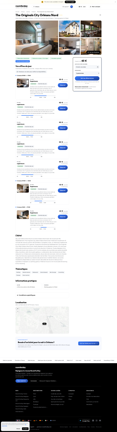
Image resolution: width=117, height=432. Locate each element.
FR (19, 420)
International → (20, 411)
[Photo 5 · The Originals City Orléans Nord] (91, 46)
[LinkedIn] (93, 420)
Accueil (18, 11)
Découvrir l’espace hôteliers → (48, 381)
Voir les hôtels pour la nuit (88, 343)
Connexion (34, 381)
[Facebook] (100, 420)
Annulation (75, 426)
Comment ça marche (92, 401)
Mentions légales (64, 426)
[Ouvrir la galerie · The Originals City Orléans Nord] (37, 38)
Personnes (78, 70)
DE (36, 420)
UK (30, 420)
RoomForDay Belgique (22, 396)
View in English (70, 1)
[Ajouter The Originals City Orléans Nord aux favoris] (100, 15)
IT (47, 420)
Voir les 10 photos (94, 52)
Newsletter (89, 404)
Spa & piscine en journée (57, 401)
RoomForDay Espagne (22, 406)
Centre (28, 11)
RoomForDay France (21, 393)
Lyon (34, 396)
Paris (34, 393)
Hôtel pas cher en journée (45, 360)
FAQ (87, 399)
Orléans (33, 11)
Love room (78, 360)
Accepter (25, 428)
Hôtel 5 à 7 (70, 360)
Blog (70, 399)
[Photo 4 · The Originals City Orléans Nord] (69, 46)
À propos (71, 393)
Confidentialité (82, 426)
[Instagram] (96, 420)
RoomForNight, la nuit (57, 404)
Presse (70, 396)
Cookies (93, 426)
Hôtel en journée (7, 360)
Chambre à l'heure (20, 360)
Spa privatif (87, 360)
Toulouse (35, 404)
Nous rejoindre (21, 381)
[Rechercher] (71, 6)
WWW (54, 420)
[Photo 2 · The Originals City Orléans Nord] (69, 29)
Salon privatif (97, 360)
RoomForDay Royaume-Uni (22, 400)
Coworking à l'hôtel (109, 360)
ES (42, 420)
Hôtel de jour (31, 360)
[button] (18, 309)
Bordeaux (36, 401)
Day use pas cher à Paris (57, 396)
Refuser (18, 428)
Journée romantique (56, 399)
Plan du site (98, 426)
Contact (88, 393)
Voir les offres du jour (87, 78)
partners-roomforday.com (44, 426)
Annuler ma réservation (92, 396)
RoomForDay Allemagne (22, 403)
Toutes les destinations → (40, 407)
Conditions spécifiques (27, 295)
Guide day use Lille (56, 393)
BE (25, 420)
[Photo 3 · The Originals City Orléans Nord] (91, 29)
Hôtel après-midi (59, 360)
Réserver (62, 85)
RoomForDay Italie (21, 408)
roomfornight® (30, 426)
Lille (34, 399)
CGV (70, 426)
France (23, 11)
